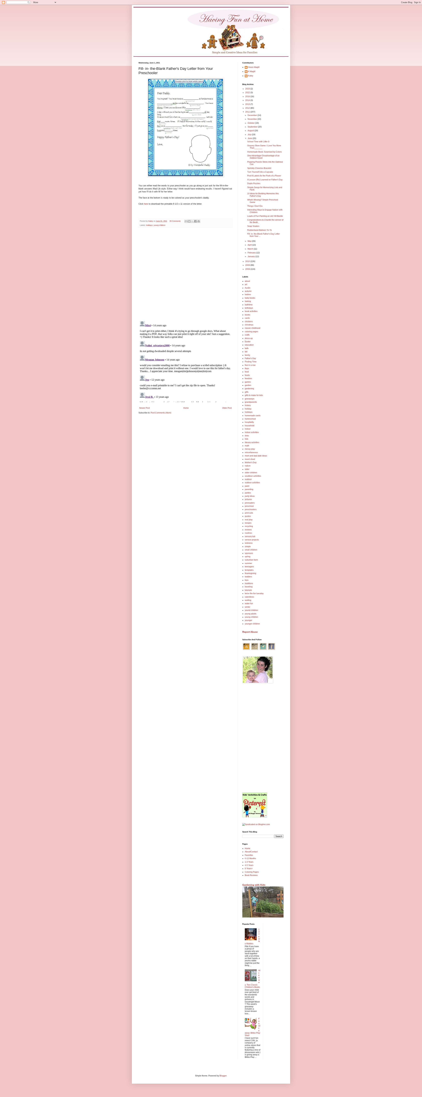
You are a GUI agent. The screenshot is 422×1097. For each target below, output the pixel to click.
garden (248, 385)
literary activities (252, 442)
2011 (247, 112)
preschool (249, 506)
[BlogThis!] (189, 221)
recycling (249, 526)
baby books (250, 298)
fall (246, 352)
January (251, 256)
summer (248, 563)
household (249, 425)
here (146, 204)
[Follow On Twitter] (263, 649)
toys (246, 580)
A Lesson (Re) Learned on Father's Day (265, 180)
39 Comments (175, 221)
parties (248, 493)
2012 (247, 108)
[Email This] (186, 221)
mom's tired (250, 459)
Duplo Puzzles (253, 183)
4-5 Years (249, 865)
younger (248, 620)
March (251, 249)
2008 (247, 269)
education (249, 345)
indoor (248, 429)
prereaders (250, 503)
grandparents (251, 402)
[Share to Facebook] (195, 221)
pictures (248, 499)
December (252, 115)
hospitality (249, 422)
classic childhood (252, 328)
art (246, 284)
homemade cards (252, 415)
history (248, 405)
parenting (249, 489)
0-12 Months (250, 858)
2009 (247, 265)
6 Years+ (249, 868)
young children (159, 225)
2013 (247, 104)
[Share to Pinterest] (198, 221)
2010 (247, 261)
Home (186, 408)
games (248, 382)
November (252, 119)
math (247, 446)
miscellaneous (251, 452)
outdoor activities (252, 482)
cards (247, 318)
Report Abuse (250, 632)
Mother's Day (250, 462)
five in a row (250, 365)
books (247, 315)
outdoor (248, 479)
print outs (249, 513)
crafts (247, 335)
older (247, 469)
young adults (250, 614)
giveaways (249, 399)
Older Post (227, 408)
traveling (249, 587)
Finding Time (250, 362)
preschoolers (250, 509)
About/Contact (251, 852)
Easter (248, 341)
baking (248, 301)
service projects (252, 540)
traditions (249, 583)
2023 (247, 89)
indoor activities (252, 432)
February (252, 253)
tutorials (248, 590)
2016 (247, 96)
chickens (249, 321)
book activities (251, 311)
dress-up (249, 338)
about (247, 281)
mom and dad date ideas (256, 456)
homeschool (250, 419)
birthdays (249, 308)
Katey (250, 76)
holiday (248, 409)
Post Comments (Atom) (161, 413)
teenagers (249, 566)
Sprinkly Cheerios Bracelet (259, 168)
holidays (149, 225)
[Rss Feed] (246, 649)
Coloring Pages (252, 872)
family (247, 355)
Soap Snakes (253, 226)
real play (249, 520)
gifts (246, 392)
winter (247, 607)
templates (249, 570)
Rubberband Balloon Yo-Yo (259, 230)
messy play (250, 449)
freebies (248, 378)
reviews (248, 530)
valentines (249, 597)
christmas (249, 325)
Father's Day (250, 358)
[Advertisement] (263, 738)
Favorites (249, 855)
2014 (247, 100)
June (250, 138)
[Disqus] (185, 273)
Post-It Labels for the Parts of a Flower (264, 176)
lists (246, 439)
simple (248, 546)
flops (247, 368)
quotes (248, 516)
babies (248, 294)
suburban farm (251, 560)
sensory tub (250, 536)
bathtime (249, 305)
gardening (249, 388)
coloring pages (251, 331)
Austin (247, 288)
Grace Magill (253, 67)
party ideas (250, 496)
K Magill (251, 71)
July (250, 134)
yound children (251, 610)
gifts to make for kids (254, 395)
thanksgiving (250, 573)
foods (247, 375)
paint (247, 486)
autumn (248, 291)
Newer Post (144, 408)
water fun (249, 603)
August (251, 130)
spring (247, 556)
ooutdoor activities (253, 476)
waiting (248, 600)
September (253, 127)
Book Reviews (251, 875)
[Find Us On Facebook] (271, 649)
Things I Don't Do (255, 206)
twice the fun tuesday (254, 593)
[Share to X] (192, 221)
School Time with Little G (258, 142)
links (247, 436)
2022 (247, 92)
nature (248, 466)
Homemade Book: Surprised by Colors (264, 152)
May (250, 241)
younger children (252, 624)
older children (251, 472)
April (250, 245)
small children (251, 550)
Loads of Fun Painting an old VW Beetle (265, 216)
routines (248, 533)
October (251, 123)
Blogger (223, 1076)
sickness (249, 543)
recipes (248, 523)
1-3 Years (249, 862)
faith (247, 348)
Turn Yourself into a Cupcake (260, 172)
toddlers (248, 577)
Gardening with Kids (253, 885)
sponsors (249, 553)
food (247, 372)
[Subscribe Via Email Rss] (255, 649)
